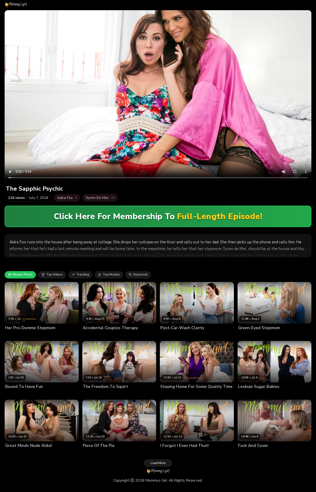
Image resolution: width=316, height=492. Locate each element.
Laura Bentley (15, 394)
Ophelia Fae (267, 394)
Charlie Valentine (18, 453)
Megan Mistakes (120, 335)
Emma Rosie (169, 335)
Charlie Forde (248, 453)
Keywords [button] (140, 274)
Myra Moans (36, 394)
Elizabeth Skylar (95, 335)
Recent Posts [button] (23, 274)
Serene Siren (143, 335)
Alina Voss (266, 335)
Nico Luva (53, 394)
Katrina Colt (188, 335)
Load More (158, 463)
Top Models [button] (111, 274)
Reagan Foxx (286, 394)
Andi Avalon (92, 453)
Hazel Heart (41, 453)
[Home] (16, 5)
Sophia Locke (35, 335)
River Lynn (127, 453)
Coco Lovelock (270, 453)
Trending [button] (82, 274)
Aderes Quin (247, 335)
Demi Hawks (14, 335)
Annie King (110, 453)
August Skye (92, 394)
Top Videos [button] (54, 274)
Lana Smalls (112, 394)
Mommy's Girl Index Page (51, 255)
